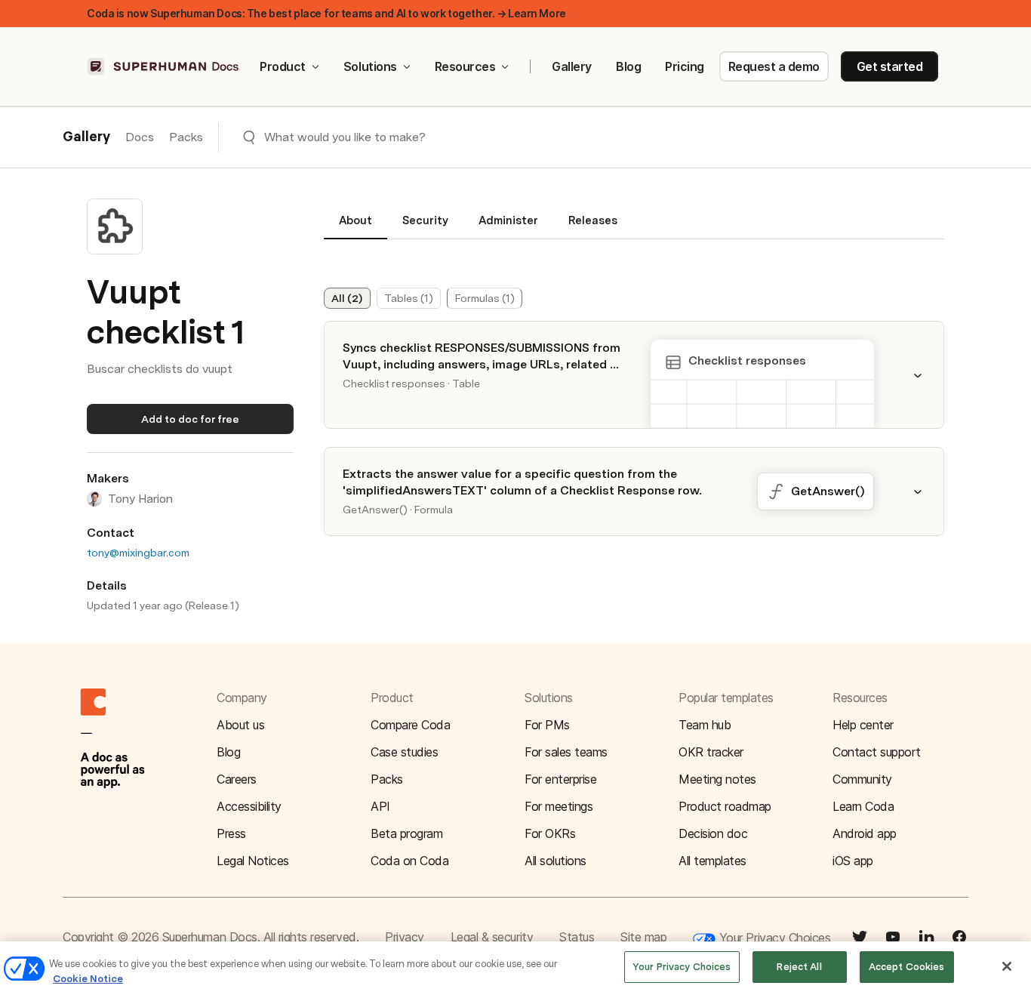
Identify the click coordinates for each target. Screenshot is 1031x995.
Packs (186, 137)
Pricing (684, 66)
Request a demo (774, 66)
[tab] (355, 226)
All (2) (346, 298)
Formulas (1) (485, 298)
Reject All (799, 966)
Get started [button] (890, 66)
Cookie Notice (88, 978)
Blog (628, 66)
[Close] (1006, 966)
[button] (926, 375)
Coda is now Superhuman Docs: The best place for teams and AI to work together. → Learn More (326, 13)
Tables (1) (408, 298)
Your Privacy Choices (773, 937)
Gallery (572, 66)
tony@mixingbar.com (138, 553)
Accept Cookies (907, 966)
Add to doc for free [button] (190, 419)
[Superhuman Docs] (164, 66)
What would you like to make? (345, 137)
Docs (139, 137)
